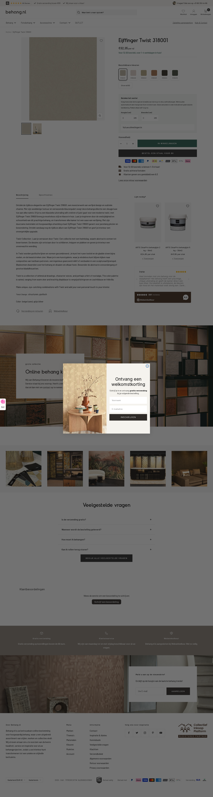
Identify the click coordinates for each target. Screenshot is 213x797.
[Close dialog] (147, 366)
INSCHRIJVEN (128, 417)
